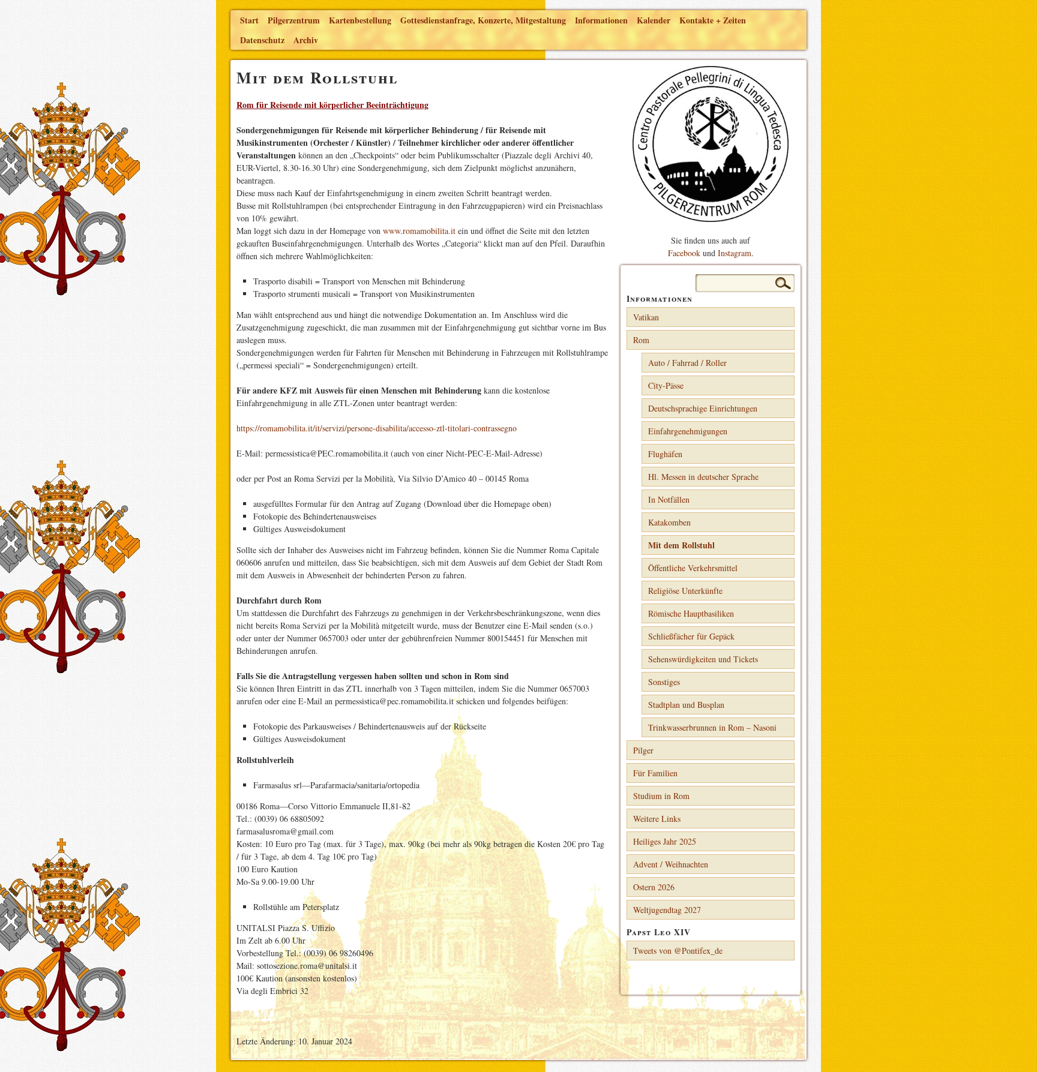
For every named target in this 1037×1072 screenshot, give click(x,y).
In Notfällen (669, 499)
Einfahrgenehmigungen (687, 431)
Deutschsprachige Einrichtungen (702, 408)
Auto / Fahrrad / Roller (687, 362)
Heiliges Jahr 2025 (664, 841)
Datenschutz (262, 40)
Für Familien (655, 773)
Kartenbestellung (360, 20)
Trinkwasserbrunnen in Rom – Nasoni (712, 727)
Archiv (305, 40)
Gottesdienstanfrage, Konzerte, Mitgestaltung (483, 20)
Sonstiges (664, 681)
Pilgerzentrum (294, 20)
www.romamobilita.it (419, 230)
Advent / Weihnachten (670, 864)
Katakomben (669, 522)
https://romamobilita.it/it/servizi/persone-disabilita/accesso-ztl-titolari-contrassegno (376, 428)
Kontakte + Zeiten (712, 20)
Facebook (684, 253)
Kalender (653, 20)
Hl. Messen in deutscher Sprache (703, 476)
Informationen (601, 20)
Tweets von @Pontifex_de (678, 950)
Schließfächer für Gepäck (691, 636)
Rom (641, 340)
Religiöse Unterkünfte (685, 590)
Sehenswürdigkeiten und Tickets (703, 659)
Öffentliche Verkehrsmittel (693, 567)
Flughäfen (665, 454)
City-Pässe (666, 385)
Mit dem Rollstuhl (681, 545)
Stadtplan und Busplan (686, 704)
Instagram (734, 253)
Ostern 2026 (654, 887)
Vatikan (646, 317)
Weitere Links (657, 818)
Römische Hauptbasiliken (691, 613)
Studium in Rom (661, 795)
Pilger (643, 750)
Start (249, 20)
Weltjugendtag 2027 (667, 909)
